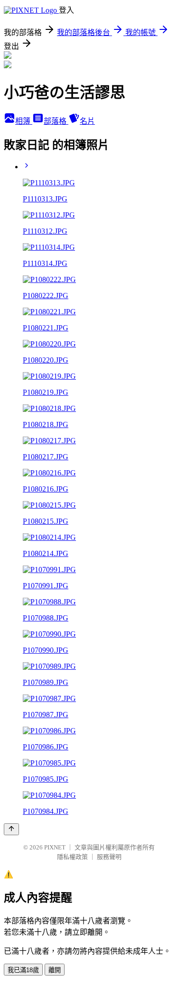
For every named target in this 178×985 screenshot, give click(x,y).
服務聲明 (109, 856)
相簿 (23, 121)
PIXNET (55, 847)
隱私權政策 (72, 856)
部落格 (56, 121)
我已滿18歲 (23, 970)
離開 (54, 970)
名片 (87, 121)
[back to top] (11, 829)
